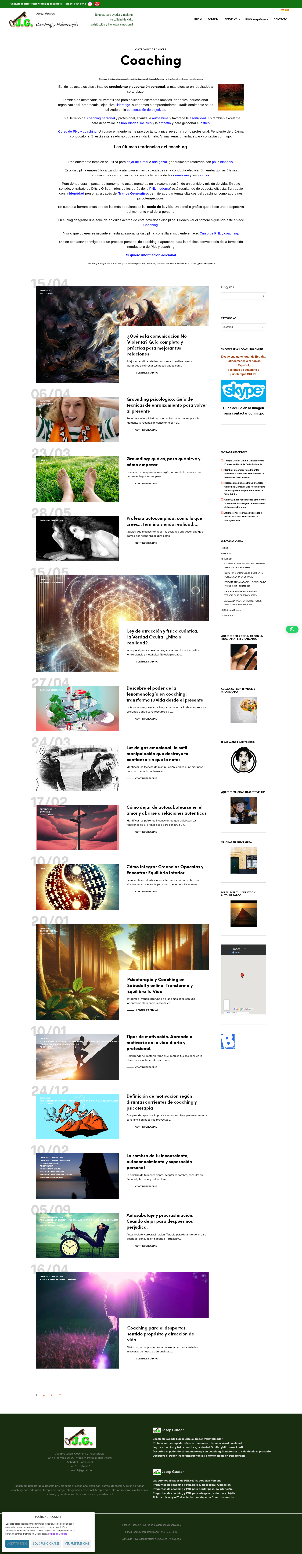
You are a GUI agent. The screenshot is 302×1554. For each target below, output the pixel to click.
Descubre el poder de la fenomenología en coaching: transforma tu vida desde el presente (165, 694)
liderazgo (123, 105)
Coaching (45, 291)
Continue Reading (147, 373)
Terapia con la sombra (52, 1172)
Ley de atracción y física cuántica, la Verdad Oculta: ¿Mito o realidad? (162, 637)
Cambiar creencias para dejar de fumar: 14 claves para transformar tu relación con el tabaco (244, 473)
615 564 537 (170, 1532)
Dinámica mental (48, 931)
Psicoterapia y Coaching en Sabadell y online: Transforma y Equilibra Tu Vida (160, 986)
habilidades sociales (136, 123)
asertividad (198, 118)
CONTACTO (280, 19)
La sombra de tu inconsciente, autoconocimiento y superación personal (159, 1162)
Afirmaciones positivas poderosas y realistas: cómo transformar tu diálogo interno (243, 516)
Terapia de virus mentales (53, 1226)
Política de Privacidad (133, 1539)
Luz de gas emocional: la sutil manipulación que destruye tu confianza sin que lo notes (157, 754)
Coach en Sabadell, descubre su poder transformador (187, 1438)
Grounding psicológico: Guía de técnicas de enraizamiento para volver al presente (167, 405)
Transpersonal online (51, 583)
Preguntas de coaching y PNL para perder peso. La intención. (193, 1488)
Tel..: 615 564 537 (75, 3)
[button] (292, 629)
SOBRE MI (213, 19)
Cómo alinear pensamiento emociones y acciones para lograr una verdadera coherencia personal (244, 503)
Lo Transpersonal (49, 1163)
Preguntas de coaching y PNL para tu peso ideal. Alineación (192, 1484)
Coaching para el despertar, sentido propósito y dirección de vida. (160, 1334)
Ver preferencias (77, 1543)
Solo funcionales (46, 1543)
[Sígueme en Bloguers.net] (228, 1041)
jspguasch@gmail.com (145, 1532)
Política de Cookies (156, 1539)
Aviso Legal (175, 1539)
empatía (165, 123)
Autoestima (46, 809)
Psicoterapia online (50, 1169)
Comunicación (48, 753)
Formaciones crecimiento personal (58, 1280)
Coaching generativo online (55, 1161)
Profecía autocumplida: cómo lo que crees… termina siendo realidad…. (199, 1443)
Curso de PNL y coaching (219, 233)
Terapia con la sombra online (56, 1175)
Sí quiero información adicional (151, 255)
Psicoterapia (46, 294)
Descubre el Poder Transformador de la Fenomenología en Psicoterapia (199, 1455)
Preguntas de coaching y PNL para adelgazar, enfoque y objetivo (195, 1493)
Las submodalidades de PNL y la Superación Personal (187, 1480)
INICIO (198, 19)
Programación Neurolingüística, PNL (59, 1044)
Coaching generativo (51, 520)
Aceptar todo (17, 1543)
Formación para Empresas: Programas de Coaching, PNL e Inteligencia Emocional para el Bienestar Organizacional (101, 1041)
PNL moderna (159, 188)
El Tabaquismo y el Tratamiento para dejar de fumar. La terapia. (193, 1497)
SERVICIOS (231, 19)
